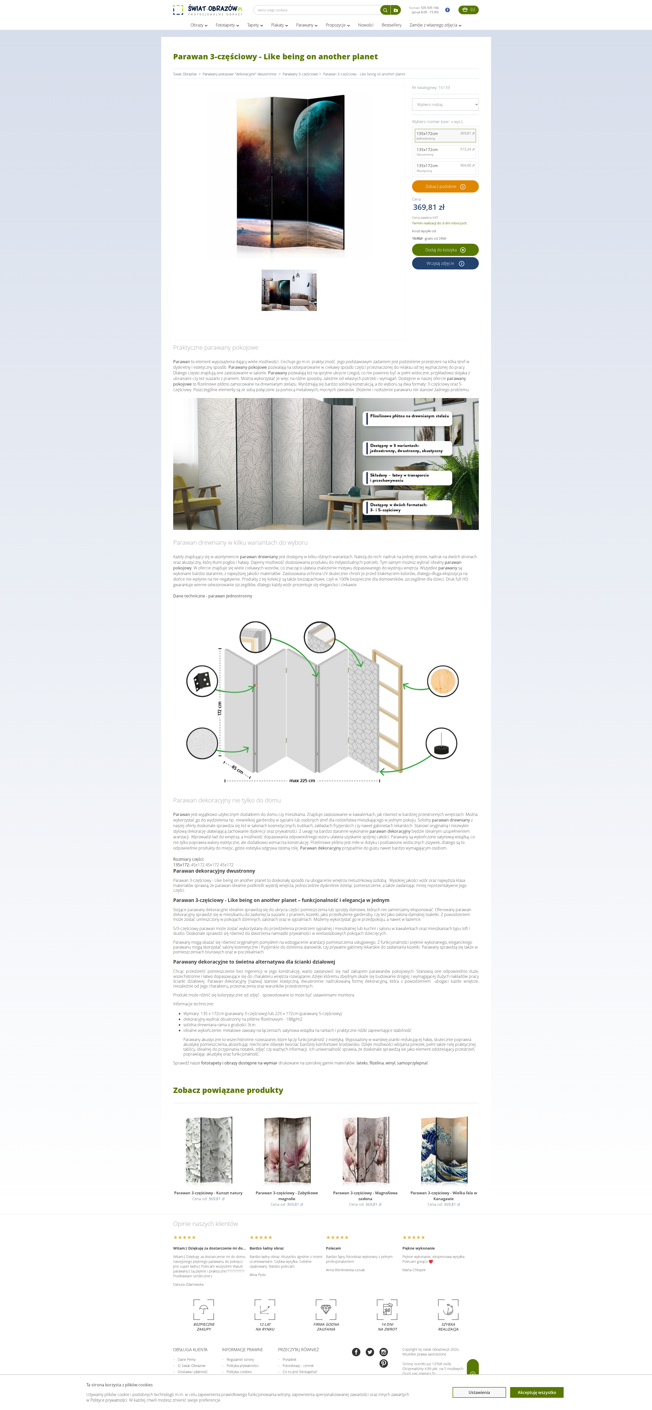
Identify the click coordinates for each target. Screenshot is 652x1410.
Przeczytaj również (298, 1349)
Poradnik (289, 1359)
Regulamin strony (240, 1359)
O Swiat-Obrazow (191, 1365)
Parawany (304, 25)
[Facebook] (356, 1353)
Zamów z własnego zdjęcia (433, 25)
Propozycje (336, 25)
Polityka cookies (239, 1371)
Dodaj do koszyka (441, 250)
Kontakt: (424, 10)
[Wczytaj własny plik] (396, 10)
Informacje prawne (242, 1349)
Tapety (253, 25)
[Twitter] (369, 1353)
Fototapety (225, 25)
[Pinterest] (383, 1364)
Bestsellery (391, 25)
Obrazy (197, 25)
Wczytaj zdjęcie (441, 263)
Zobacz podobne (441, 186)
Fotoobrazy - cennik (298, 1365)
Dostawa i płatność (193, 1371)
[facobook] (446, 10)
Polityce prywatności (108, 1400)
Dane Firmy (187, 1359)
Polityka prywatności (243, 1365)
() (472, 9)
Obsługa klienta (190, 1349)
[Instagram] (383, 1353)
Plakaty (277, 25)
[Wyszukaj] (385, 10)
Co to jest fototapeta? (300, 1371)
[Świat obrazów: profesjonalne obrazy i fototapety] (207, 10)
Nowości (366, 25)
